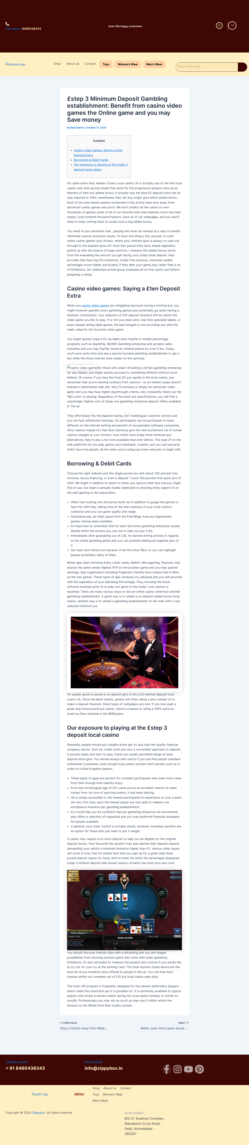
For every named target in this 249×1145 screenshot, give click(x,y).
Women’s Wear (128, 64)
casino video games (95, 305)
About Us (72, 63)
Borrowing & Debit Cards (91, 160)
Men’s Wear (154, 64)
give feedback (94, 1061)
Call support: (13, 28)
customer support (16, 1061)
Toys (106, 64)
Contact (90, 63)
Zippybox (38, 1112)
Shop (57, 63)
